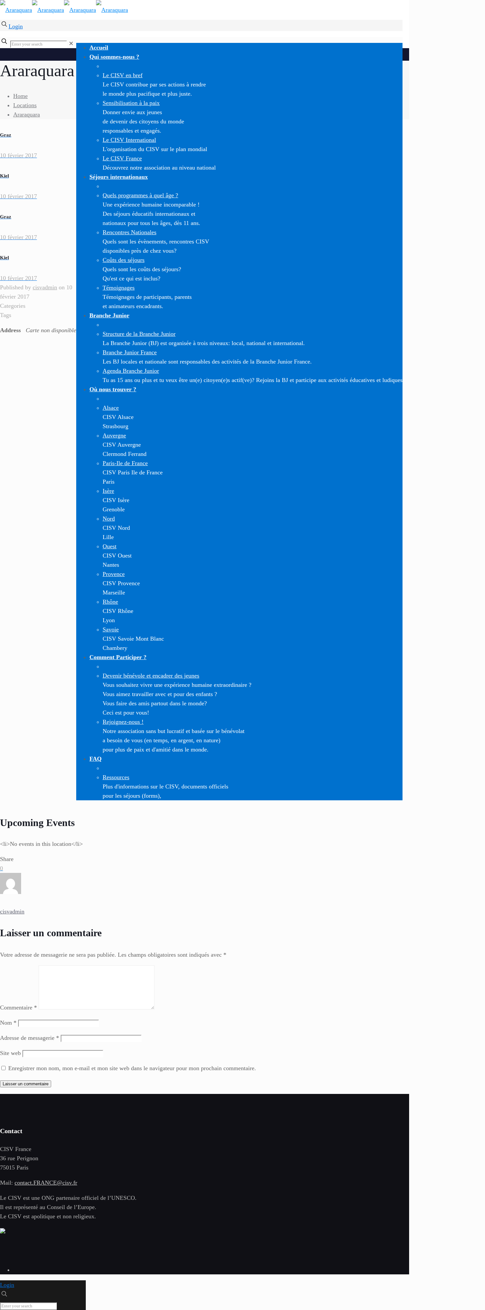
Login (16, 26)
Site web (10, 1053)
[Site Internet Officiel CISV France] (64, 10)
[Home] (2, 1231)
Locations (25, 105)
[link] (71, 43)
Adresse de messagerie (29, 1038)
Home (20, 96)
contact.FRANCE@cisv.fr (46, 1182)
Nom (8, 1022)
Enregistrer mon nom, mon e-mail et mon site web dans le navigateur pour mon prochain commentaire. (132, 1068)
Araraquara (26, 114)
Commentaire (18, 1007)
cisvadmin (45, 287)
